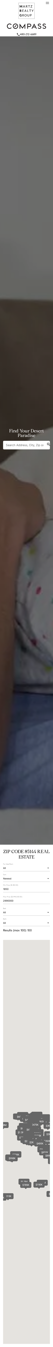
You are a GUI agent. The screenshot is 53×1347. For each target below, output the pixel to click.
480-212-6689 (26, 34)
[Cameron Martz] (26, 19)
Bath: (5, 919)
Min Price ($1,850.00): (10, 885)
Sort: (4, 875)
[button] (39, 1143)
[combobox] (26, 868)
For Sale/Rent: (8, 864)
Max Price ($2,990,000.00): (12, 897)
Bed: (4, 908)
